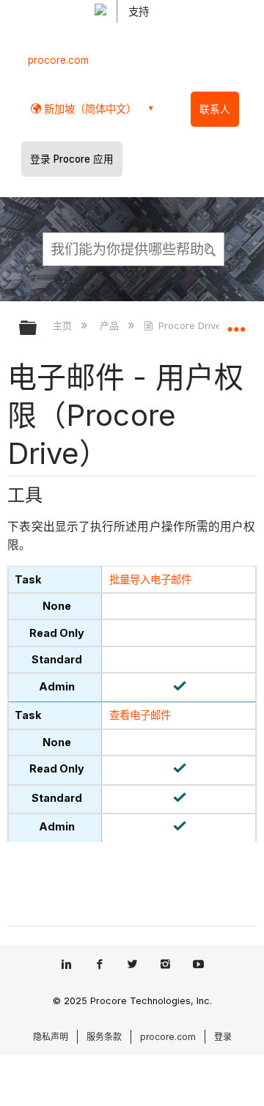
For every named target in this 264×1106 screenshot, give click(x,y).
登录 (223, 1036)
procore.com (58, 60)
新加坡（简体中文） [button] (88, 109)
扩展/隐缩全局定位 (236, 323)
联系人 (214, 109)
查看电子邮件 (140, 715)
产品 (110, 325)
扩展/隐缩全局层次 (37, 328)
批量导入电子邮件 (150, 579)
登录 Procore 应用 (72, 159)
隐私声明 (50, 1036)
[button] (211, 248)
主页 (64, 325)
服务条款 (104, 1036)
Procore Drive (189, 325)
